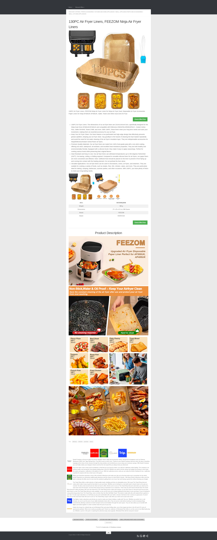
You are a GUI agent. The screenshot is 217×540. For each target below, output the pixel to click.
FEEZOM (80, 441)
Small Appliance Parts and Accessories (128, 12)
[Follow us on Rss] (138, 536)
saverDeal (86, 441)
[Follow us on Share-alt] (147, 536)
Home (70, 7)
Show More (108, 522)
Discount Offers (79, 7)
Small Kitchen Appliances (77, 14)
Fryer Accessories (87, 12)
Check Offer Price (140, 119)
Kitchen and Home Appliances (104, 12)
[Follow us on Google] (141, 536)
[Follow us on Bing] (144, 536)
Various (91, 441)
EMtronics (75, 441)
